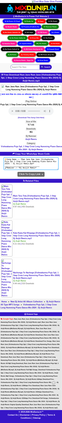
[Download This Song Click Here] (31, 117)
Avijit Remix (31, 139)
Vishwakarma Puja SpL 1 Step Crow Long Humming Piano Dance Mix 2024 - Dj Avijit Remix (31, 148)
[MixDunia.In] (31, 8)
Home (4, 301)
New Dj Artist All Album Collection (27, 301)
